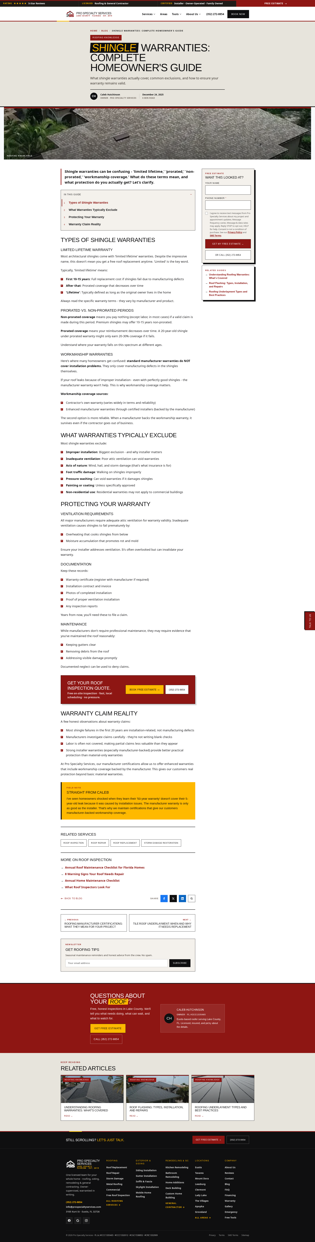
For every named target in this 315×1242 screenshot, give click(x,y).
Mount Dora (202, 1178)
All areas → (203, 1217)
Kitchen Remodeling (177, 1167)
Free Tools (230, 1217)
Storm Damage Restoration (161, 843)
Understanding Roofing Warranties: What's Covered (227, 276)
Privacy (212, 1235)
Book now (238, 14)
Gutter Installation (146, 1175)
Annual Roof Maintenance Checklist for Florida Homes (103, 867)
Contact (229, 1178)
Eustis (198, 1167)
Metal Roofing (114, 1184)
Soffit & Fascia (144, 1181)
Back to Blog (73, 898)
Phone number (216, 198)
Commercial (113, 1189)
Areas (163, 14)
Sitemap (245, 1235)
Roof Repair (98, 843)
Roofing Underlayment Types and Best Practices (226, 293)
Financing (230, 1195)
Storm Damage (114, 1178)
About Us (192, 14)
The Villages (202, 1200)
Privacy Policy (235, 232)
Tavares (199, 1172)
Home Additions (175, 1182)
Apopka (199, 1206)
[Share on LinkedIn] (182, 898)
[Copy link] (191, 898)
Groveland (201, 1211)
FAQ (227, 1189)
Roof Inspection (73, 843)
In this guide (72, 194)
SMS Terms (215, 235)
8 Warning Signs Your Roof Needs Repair (92, 874)
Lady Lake (201, 1195)
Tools (175, 14)
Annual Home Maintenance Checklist (90, 880)
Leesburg (200, 1184)
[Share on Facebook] (164, 898)
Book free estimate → (145, 689)
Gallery (229, 1206)
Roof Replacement (125, 843)
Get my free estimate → (228, 244)
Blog (104, 30)
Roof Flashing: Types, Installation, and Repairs (226, 285)
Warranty (230, 1200)
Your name (212, 182)
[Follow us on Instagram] (86, 1220)
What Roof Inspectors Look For (85, 887)
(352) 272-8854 (215, 14)
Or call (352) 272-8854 (228, 255)
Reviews (229, 1172)
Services (147, 14)
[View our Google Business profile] (77, 1220)
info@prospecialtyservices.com (83, 1206)
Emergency (231, 1211)
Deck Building (173, 1188)
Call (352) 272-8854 (106, 1039)
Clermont (200, 1189)
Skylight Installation (147, 1187)
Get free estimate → (208, 1139)
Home (94, 30)
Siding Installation (146, 1170)
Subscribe (180, 963)
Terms (222, 1235)
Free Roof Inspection (118, 1195)
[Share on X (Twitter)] (173, 898)
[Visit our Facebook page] (69, 1220)
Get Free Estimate (108, 1028)
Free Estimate (275, 3)
